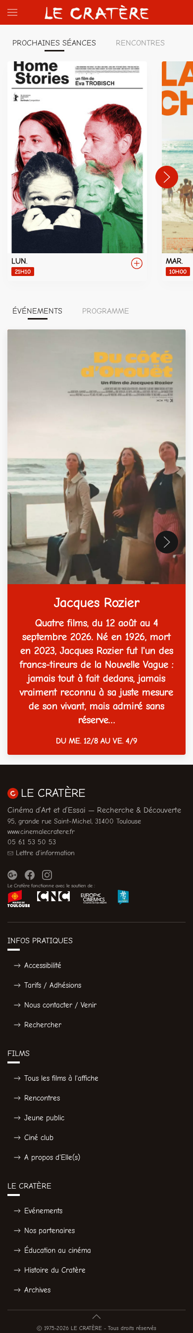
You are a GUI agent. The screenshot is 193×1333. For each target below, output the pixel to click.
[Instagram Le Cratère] (47, 875)
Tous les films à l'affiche (61, 1078)
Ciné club (38, 1137)
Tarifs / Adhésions (52, 985)
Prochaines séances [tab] (54, 43)
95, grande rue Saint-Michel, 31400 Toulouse (74, 821)
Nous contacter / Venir (60, 1005)
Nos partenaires (49, 1230)
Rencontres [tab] (140, 43)
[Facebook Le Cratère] (30, 875)
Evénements (43, 1210)
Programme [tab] (105, 311)
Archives (37, 1290)
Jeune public (44, 1117)
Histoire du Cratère (55, 1270)
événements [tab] (37, 311)
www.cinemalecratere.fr (41, 831)
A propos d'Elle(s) (52, 1157)
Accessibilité (42, 965)
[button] (12, 12)
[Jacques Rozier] (96, 542)
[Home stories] (77, 171)
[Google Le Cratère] (12, 875)
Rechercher (42, 1024)
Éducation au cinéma (57, 1250)
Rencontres (42, 1098)
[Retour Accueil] (96, 12)
